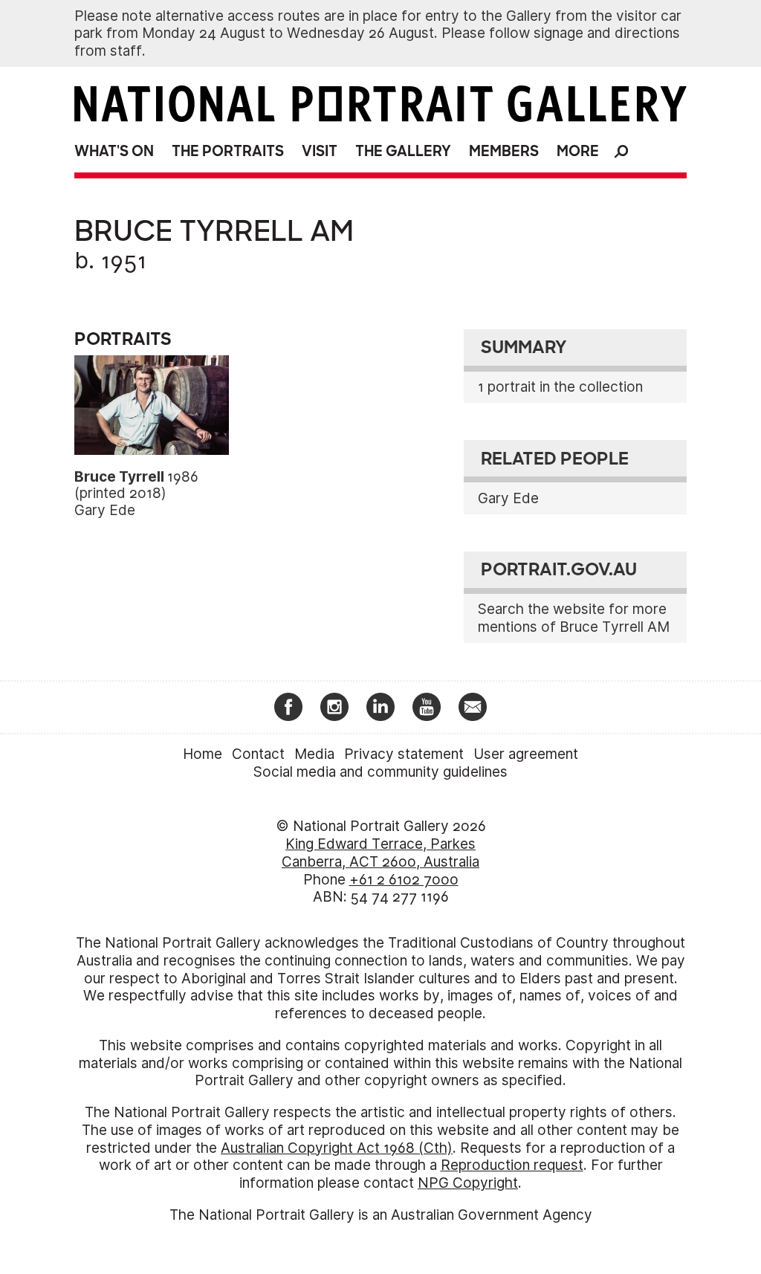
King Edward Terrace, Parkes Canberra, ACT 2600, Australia (380, 852)
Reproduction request (512, 1165)
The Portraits (228, 151)
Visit (319, 151)
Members (504, 151)
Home (202, 754)
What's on (114, 151)
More (578, 151)
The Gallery (403, 151)
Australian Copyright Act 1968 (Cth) (337, 1148)
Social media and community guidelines (380, 771)
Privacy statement (404, 754)
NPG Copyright (468, 1182)
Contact (258, 754)
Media (314, 754)
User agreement (525, 754)
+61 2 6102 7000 (404, 879)
